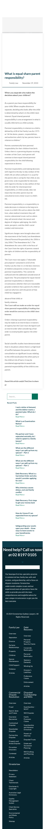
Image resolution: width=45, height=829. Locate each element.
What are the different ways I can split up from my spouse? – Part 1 (26, 463)
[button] (35, 9)
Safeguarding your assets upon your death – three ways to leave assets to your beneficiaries (26, 529)
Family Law (13, 83)
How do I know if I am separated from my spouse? (27, 514)
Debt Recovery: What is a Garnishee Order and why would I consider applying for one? (26, 477)
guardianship (20, 580)
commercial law (13, 577)
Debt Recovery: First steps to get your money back (26, 501)
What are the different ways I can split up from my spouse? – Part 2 (26, 450)
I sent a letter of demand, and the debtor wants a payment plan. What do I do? (26, 410)
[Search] (35, 396)
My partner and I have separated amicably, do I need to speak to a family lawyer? (26, 437)
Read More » (20, 417)
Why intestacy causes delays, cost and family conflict (25, 489)
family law (24, 577)
